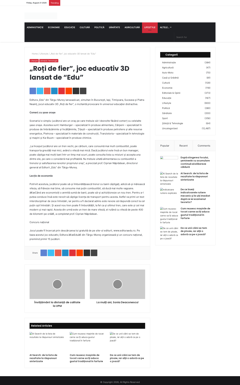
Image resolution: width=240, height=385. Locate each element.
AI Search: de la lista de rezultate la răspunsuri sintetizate (43, 355)
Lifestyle (149, 24)
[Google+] (47, 88)
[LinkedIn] (54, 88)
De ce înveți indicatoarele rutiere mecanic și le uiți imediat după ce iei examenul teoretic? (195, 193)
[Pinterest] (61, 88)
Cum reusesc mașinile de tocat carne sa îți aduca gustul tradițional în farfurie (86, 355)
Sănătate (114, 24)
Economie (54, 24)
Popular (164, 142)
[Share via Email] (76, 88)
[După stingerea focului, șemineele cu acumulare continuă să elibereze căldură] (169, 159)
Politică (99, 24)
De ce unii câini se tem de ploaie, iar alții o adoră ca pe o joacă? (127, 355)
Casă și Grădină (170, 74)
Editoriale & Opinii (171, 89)
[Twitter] (40, 88)
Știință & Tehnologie (48, 57)
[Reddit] (68, 88)
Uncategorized (169, 125)
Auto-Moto (167, 69)
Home (34, 50)
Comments (204, 142)
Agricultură (132, 24)
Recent (183, 142)
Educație (69, 24)
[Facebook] (33, 88)
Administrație (35, 24)
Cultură (85, 24)
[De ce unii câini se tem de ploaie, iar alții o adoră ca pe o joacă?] (127, 339)
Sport (165, 115)
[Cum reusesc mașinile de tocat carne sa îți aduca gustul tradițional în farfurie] (87, 339)
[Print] (83, 88)
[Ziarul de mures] (33, 14)
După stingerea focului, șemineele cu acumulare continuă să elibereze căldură (195, 159)
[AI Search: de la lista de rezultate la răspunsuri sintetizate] (47, 339)
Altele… (164, 24)
